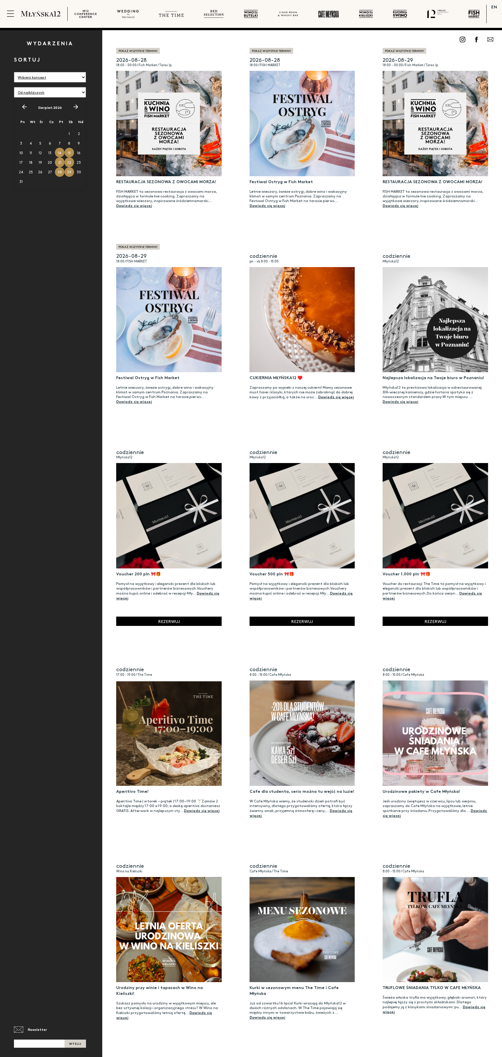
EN (494, 7)
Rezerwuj (169, 621)
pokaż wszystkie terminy (138, 51)
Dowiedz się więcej (134, 205)
